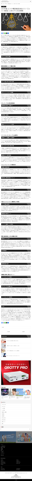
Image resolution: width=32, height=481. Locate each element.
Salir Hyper (2, 464)
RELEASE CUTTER (3, 463)
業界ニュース (3, 421)
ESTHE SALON (2, 468)
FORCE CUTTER (18, 462)
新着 (3, 6)
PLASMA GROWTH (3, 462)
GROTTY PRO (18, 463)
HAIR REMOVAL (18, 468)
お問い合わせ (2, 455)
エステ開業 (3, 408)
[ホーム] (1, 3)
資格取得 (2, 449)
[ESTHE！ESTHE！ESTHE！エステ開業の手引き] (5, 1)
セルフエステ (3, 406)
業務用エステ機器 (3, 447)
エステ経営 (3, 410)
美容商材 (2, 448)
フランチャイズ (4, 404)
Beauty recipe (3, 419)
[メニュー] (30, 1)
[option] (8, 437)
